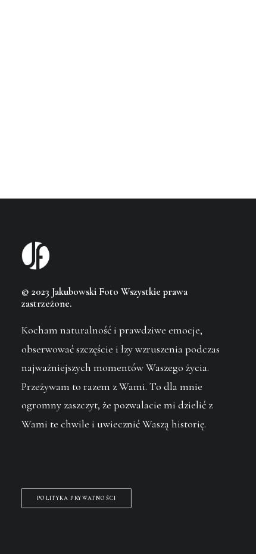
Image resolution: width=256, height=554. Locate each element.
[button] (228, 32)
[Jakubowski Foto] (37, 32)
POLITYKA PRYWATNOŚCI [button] (77, 498)
